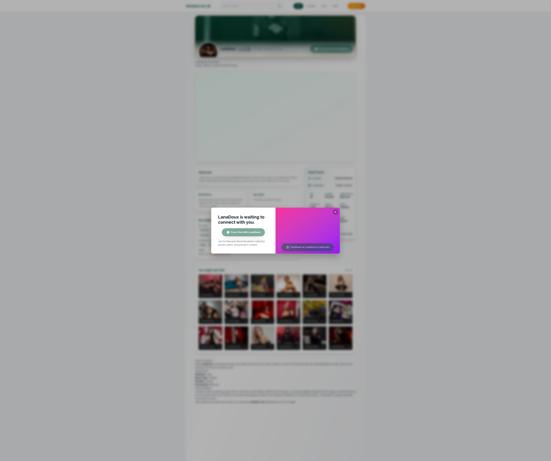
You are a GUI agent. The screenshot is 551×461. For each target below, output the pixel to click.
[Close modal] (335, 212)
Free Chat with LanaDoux (245, 232)
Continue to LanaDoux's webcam (310, 247)
